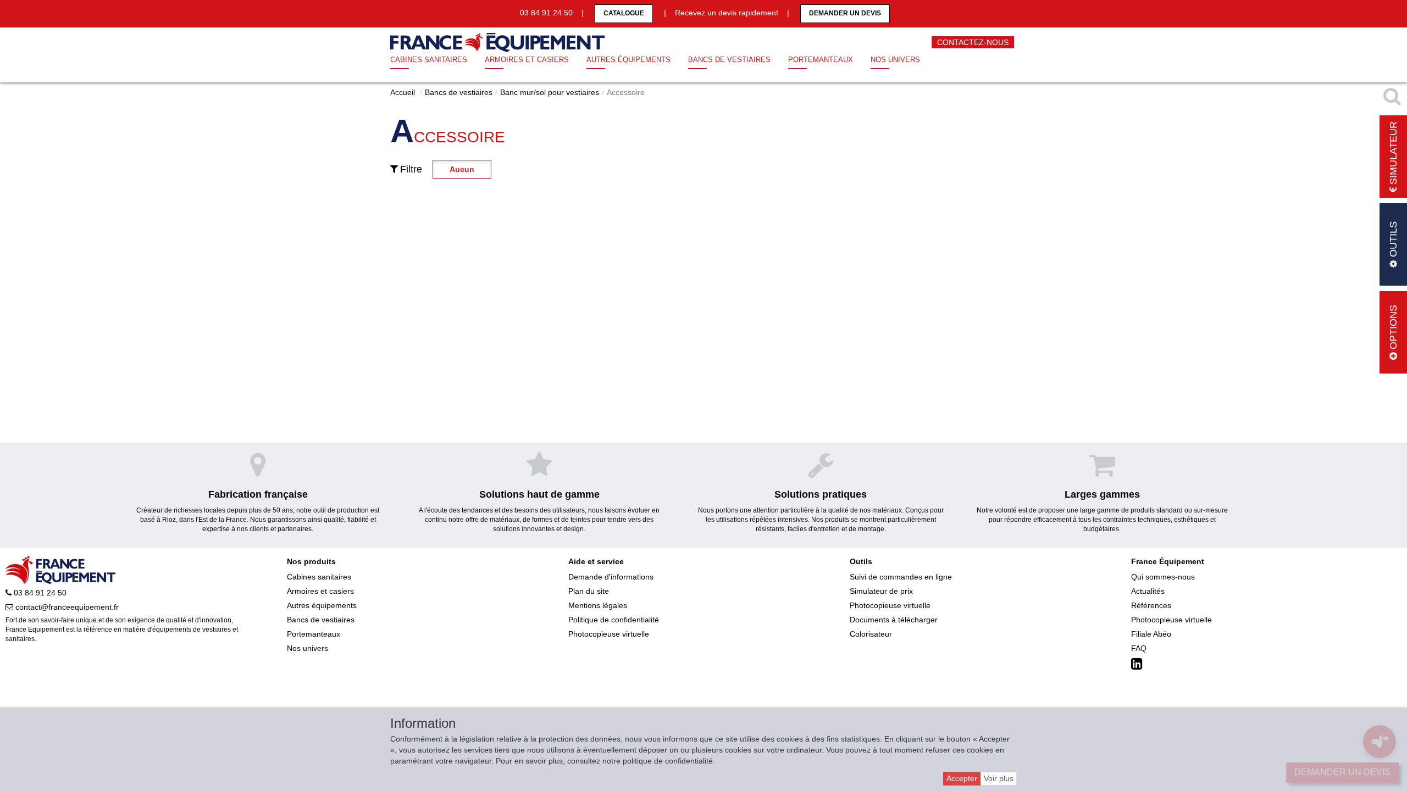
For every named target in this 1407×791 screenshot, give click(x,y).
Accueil (402, 92)
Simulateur (1393, 154)
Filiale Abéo (1151, 634)
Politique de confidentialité (613, 619)
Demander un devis (845, 13)
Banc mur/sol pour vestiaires (549, 92)
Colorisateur (871, 634)
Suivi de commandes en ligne (901, 576)
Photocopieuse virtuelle (608, 634)
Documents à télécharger (894, 619)
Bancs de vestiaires (729, 59)
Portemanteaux (820, 59)
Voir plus (998, 778)
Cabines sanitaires (428, 59)
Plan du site (588, 591)
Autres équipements (628, 59)
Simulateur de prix (881, 591)
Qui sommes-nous (1163, 576)
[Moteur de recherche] (1393, 96)
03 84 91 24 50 (39, 592)
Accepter (961, 778)
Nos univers (895, 59)
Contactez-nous (973, 42)
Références (1151, 605)
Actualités (1148, 591)
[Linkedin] (1138, 664)
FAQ (1138, 648)
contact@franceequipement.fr (66, 607)
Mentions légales (597, 605)
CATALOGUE (623, 13)
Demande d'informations (610, 576)
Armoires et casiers (527, 59)
